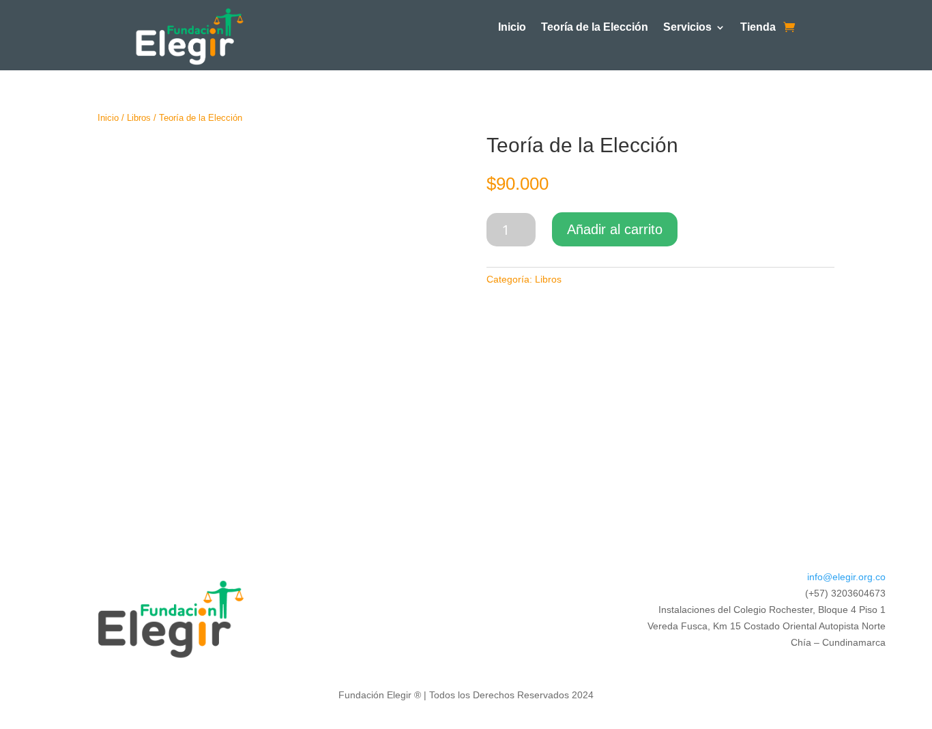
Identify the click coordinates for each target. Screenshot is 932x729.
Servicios (687, 28)
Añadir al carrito (614, 229)
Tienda (758, 28)
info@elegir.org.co (846, 576)
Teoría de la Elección (594, 28)
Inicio (512, 28)
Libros (139, 118)
